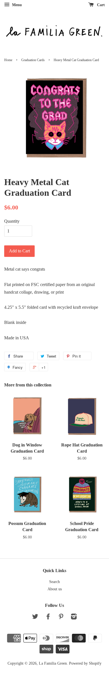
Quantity (12, 221)
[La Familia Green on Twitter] (35, 618)
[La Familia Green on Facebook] (48, 618)
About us (55, 589)
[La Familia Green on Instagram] (74, 618)
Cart (100, 5)
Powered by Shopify (85, 663)
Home (8, 60)
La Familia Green (53, 663)
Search (54, 582)
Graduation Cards (33, 60)
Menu (16, 5)
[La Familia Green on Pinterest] (61, 618)
